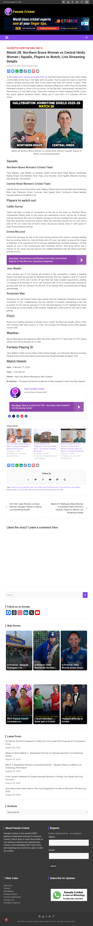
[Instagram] (9, 416)
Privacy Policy (10, 894)
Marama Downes (35, 490)
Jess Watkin (75, 487)
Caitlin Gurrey (16, 487)
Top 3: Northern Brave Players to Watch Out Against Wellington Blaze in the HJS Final (19, 446)
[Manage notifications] (6, 920)
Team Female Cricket (30, 66)
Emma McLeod (39, 487)
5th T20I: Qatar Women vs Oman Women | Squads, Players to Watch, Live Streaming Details (26, 507)
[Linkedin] (17, 416)
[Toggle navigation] (7, 37)
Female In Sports (12, 902)
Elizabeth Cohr (27, 487)
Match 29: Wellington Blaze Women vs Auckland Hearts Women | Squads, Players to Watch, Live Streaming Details (67, 508)
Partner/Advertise (12, 897)
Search (85, 595)
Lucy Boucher (23, 490)
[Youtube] (21, 416)
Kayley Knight (12, 490)
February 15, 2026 (13, 66)
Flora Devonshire (52, 487)
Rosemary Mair (57, 490)
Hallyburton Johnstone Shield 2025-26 (25, 48)
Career (7, 888)
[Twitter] (13, 416)
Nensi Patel (46, 490)
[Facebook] (26, 416)
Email (52, 850)
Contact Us (9, 900)
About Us (8, 885)
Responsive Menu (86, 2)
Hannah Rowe (65, 487)
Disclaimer (9, 891)
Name (52, 837)
